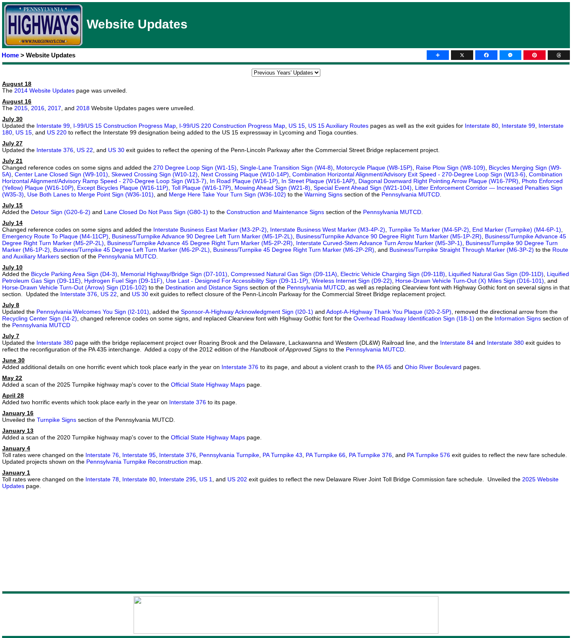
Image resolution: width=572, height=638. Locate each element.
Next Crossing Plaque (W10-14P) (245, 174)
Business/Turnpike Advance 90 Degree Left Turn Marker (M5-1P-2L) (202, 236)
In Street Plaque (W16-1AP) (318, 181)
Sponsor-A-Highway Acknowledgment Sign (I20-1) (247, 311)
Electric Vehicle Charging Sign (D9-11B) (392, 274)
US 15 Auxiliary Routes (338, 125)
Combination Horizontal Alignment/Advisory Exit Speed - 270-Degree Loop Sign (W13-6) (409, 174)
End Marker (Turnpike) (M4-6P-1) (516, 229)
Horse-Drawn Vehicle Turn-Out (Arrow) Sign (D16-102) (74, 287)
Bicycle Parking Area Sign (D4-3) (74, 274)
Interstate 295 (177, 479)
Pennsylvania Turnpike (229, 455)
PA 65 (384, 367)
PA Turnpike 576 (428, 455)
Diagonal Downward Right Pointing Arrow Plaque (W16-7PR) (438, 181)
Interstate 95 (139, 455)
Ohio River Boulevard (433, 367)
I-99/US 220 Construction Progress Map (232, 125)
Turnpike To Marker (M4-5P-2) (429, 229)
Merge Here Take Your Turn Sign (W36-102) (227, 194)
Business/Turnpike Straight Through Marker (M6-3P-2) (461, 249)
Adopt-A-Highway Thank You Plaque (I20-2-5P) (388, 311)
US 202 (237, 479)
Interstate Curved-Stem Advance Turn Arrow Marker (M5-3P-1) (379, 243)
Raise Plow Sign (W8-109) (450, 167)
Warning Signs (323, 194)
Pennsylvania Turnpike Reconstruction (137, 461)
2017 (54, 108)
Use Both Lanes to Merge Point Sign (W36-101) (90, 194)
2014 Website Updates (44, 90)
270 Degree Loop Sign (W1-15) (195, 167)
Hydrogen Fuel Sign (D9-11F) (123, 280)
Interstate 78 (102, 479)
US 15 (297, 125)
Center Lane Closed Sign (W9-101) (61, 174)
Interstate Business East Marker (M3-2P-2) (210, 229)
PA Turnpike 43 (282, 455)
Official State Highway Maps (208, 384)
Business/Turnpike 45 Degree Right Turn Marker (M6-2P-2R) (293, 249)
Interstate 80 (481, 125)
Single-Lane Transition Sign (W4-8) (286, 167)
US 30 (116, 150)
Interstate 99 (53, 125)
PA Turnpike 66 (325, 455)
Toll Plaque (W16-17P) (201, 187)
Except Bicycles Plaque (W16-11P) (122, 187)
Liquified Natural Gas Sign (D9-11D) (496, 274)
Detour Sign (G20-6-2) (60, 212)
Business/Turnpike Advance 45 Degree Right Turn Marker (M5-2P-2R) (200, 243)
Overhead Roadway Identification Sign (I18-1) (413, 318)
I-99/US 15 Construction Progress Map (124, 125)
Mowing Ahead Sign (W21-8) (272, 187)
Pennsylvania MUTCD (410, 194)
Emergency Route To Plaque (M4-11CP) (55, 236)
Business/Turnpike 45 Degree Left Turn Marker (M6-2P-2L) (131, 249)
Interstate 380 (54, 342)
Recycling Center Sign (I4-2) (39, 318)
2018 (83, 108)
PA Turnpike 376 (370, 455)
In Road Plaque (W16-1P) (244, 181)
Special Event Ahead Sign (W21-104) (363, 187)
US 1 (205, 479)
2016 (37, 108)
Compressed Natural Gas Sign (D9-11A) (284, 274)
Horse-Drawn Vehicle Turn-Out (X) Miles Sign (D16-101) (469, 280)
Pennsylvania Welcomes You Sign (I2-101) (92, 311)
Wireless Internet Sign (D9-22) (352, 280)
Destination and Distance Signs (206, 287)
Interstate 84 (457, 342)
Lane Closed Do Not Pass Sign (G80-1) (156, 212)
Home (10, 55)
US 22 (85, 150)
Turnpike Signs (56, 419)
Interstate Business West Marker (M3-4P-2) (327, 229)
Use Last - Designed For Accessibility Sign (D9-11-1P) (237, 280)
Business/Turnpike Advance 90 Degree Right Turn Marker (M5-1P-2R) (389, 236)
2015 (21, 108)
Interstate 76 (102, 455)
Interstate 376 (54, 150)
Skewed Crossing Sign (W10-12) (154, 174)
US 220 (57, 132)
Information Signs (518, 318)
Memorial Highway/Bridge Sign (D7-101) (174, 274)
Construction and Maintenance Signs (275, 212)
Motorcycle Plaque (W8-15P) (374, 167)
